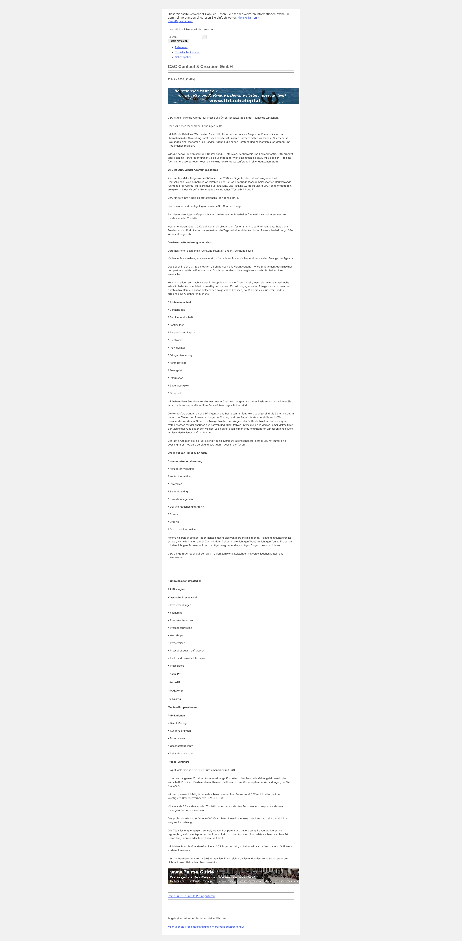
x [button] (258, 17)
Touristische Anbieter (187, 52)
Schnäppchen (183, 56)
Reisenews (181, 47)
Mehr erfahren (247, 17)
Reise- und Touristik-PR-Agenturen (191, 896)
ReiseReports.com (180, 21)
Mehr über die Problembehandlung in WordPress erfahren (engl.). (206, 926)
